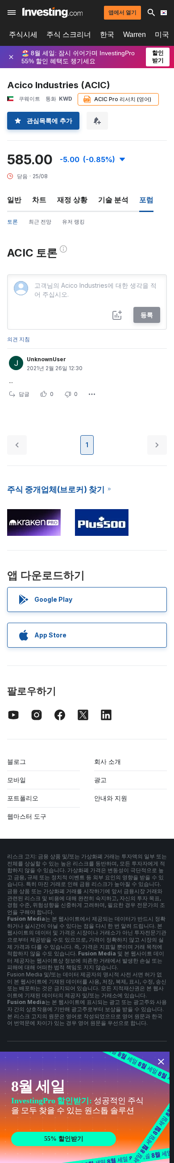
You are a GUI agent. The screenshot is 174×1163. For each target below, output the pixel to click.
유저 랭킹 (73, 221)
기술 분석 (113, 199)
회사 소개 (107, 761)
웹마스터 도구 (26, 816)
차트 (39, 199)
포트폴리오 (22, 798)
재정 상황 (72, 199)
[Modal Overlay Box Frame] (85, 1107)
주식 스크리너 (68, 34)
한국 (107, 34)
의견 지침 (18, 339)
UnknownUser (46, 359)
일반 (14, 199)
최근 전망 (40, 221)
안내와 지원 (110, 798)
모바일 (16, 779)
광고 (100, 779)
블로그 (16, 761)
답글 (24, 394)
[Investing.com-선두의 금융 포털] (52, 12)
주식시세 (23, 34)
